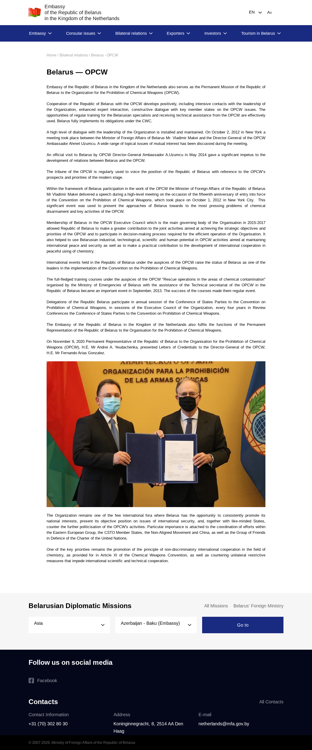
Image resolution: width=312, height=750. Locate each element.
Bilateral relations (131, 33)
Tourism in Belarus (258, 33)
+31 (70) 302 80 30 (48, 723)
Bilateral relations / (75, 55)
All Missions (216, 605)
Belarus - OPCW (104, 55)
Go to (243, 625)
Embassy (37, 33)
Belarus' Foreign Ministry (258, 605)
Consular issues (80, 33)
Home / (52, 55)
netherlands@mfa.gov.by (223, 723)
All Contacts (271, 701)
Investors (212, 33)
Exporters (175, 33)
